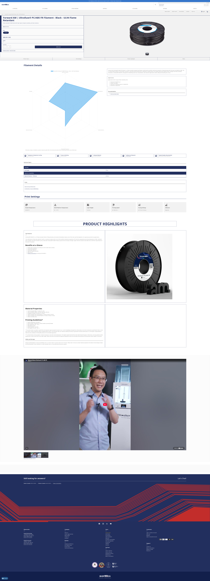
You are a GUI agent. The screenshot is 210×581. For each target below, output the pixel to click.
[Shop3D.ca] (27, 4)
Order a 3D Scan (109, 552)
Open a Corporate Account (151, 536)
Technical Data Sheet (114, 94)
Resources (148, 550)
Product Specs (26, 58)
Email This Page (12, 50)
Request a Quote (174, 11)
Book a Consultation (57, 483)
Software (165, 8)
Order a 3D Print (167, 11)
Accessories (135, 8)
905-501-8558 (206, 4)
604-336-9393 (206, 5)
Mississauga (161, 4)
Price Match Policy (68, 545)
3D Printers (15, 8)
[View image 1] (147, 54)
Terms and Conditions (69, 548)
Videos (183, 58)
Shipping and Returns (69, 543)
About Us (66, 532)
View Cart (148, 534)
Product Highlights (131, 58)
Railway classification (32, 253)
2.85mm (6, 32)
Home (2, 14)
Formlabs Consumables (110, 539)
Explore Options (128, 156)
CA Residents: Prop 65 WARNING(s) (31, 188)
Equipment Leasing (109, 553)
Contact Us (193, 11)
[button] (155, 4)
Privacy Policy (67, 546)
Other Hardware (75, 8)
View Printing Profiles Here (30, 186)
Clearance (187, 11)
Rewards (148, 535)
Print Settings (78, 58)
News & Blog (67, 535)
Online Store (108, 532)
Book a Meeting (181, 11)
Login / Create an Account (151, 532)
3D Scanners (45, 8)
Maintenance (108, 554)
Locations (66, 538)
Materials (105, 8)
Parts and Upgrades (109, 540)
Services (195, 8)
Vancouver (161, 5)
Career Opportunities (69, 534)
